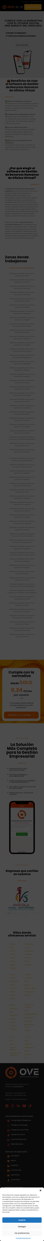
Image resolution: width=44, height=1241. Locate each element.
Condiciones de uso (23, 1238)
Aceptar (22, 1220)
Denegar (22, 1226)
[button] (40, 1190)
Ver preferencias (22, 1233)
